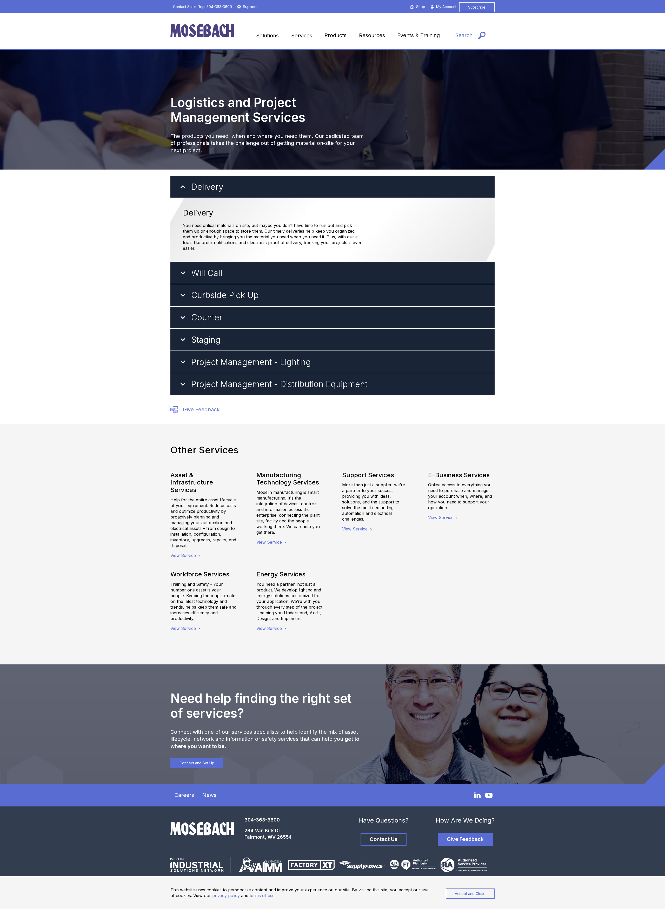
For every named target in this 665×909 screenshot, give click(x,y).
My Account (446, 6)
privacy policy (226, 895)
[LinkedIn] (477, 795)
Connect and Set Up (196, 763)
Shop (420, 6)
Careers (184, 795)
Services (301, 35)
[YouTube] (489, 795)
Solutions (267, 35)
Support (250, 6)
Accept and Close (470, 893)
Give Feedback (200, 409)
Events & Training (418, 35)
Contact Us (383, 839)
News (209, 795)
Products (335, 35)
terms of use (262, 895)
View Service (183, 555)
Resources (372, 35)
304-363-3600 (262, 820)
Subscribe (477, 7)
